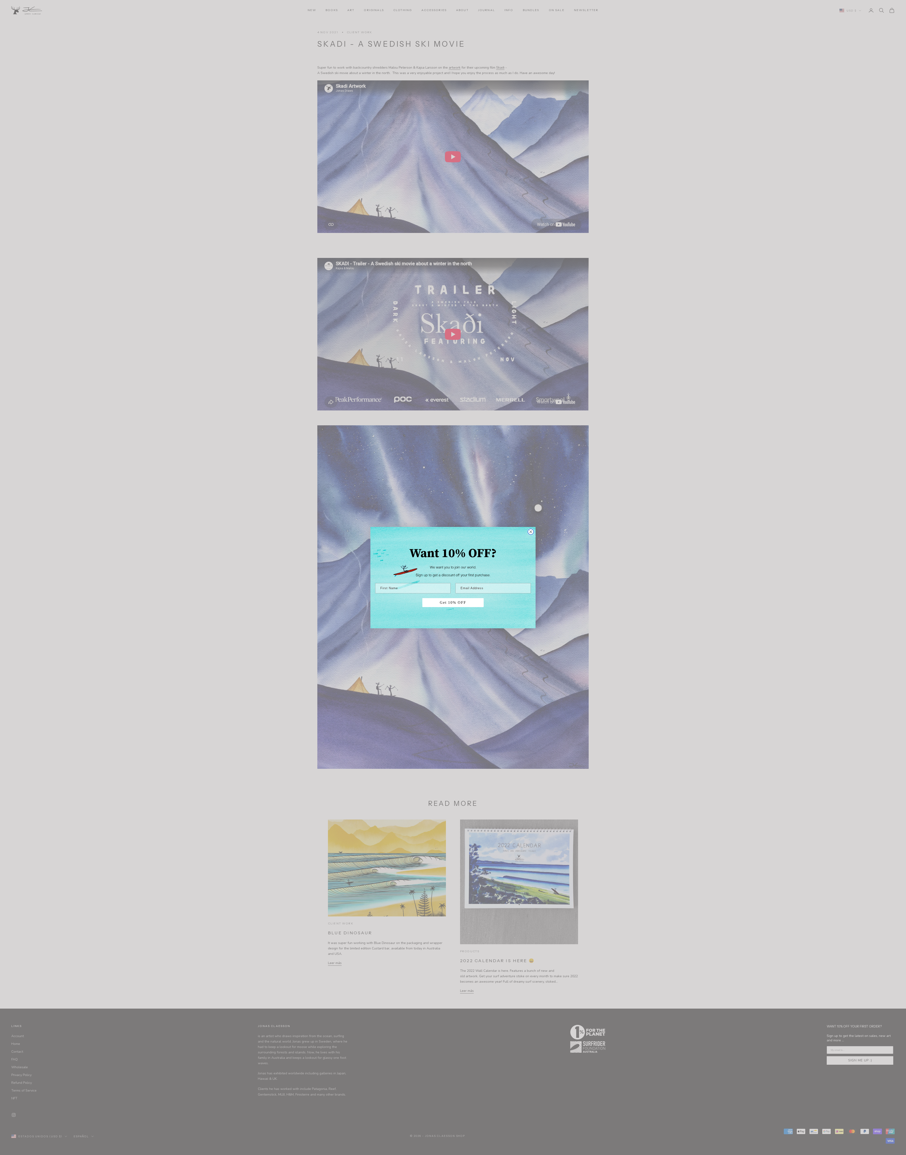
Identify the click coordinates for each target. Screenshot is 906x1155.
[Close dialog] (531, 532)
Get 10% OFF (453, 602)
